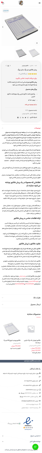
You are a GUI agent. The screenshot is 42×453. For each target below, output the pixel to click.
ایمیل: (30, 401)
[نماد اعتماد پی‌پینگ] (14, 423)
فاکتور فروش (25, 66)
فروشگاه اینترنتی (33, 281)
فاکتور (31, 66)
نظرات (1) (37, 298)
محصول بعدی (6, 66)
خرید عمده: (32, 390)
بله (19, 393)
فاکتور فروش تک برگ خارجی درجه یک (32, 341)
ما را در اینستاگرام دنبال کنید (32, 361)
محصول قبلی (10, 66)
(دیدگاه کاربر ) (23, 74)
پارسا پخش (22, 276)
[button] (15, 348)
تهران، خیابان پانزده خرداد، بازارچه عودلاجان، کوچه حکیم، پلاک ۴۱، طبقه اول (21, 375)
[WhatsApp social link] (20, 117)
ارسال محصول (35, 304)
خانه (36, 66)
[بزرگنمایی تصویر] (37, 43)
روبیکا (22, 393)
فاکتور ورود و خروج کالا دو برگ (11, 340)
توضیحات (37, 128)
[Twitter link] (25, 117)
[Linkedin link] (23, 117)
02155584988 (19, 284)
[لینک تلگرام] (18, 117)
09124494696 (29, 284)
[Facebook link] (28, 117)
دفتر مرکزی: (31, 381)
